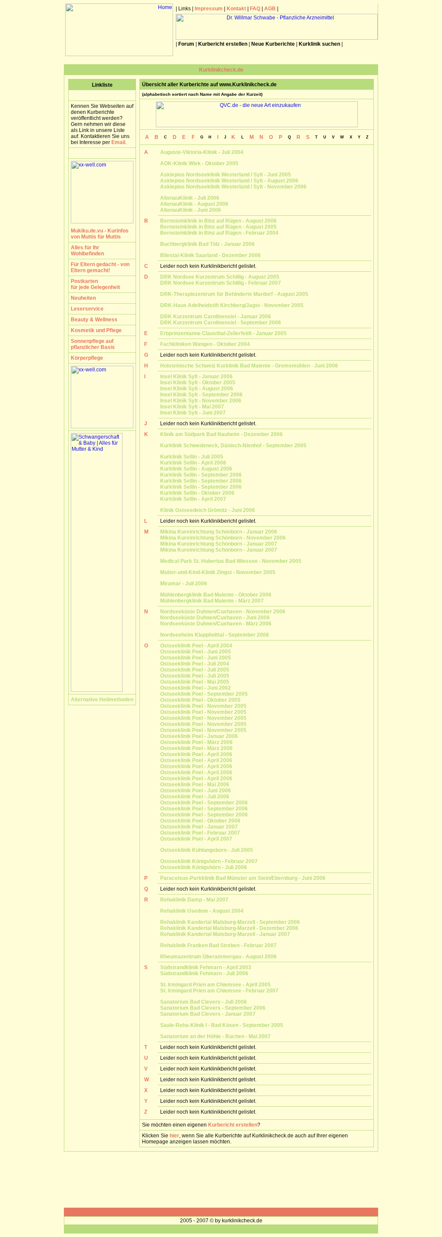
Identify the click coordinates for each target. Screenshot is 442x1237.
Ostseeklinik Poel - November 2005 (203, 706)
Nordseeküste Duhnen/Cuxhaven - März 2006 (216, 624)
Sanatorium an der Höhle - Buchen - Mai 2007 (215, 1036)
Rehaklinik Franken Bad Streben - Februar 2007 (218, 945)
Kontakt (236, 9)
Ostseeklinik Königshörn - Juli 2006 (203, 867)
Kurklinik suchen (319, 44)
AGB (270, 9)
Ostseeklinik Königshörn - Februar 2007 (209, 861)
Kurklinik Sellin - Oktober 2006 (197, 493)
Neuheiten (83, 298)
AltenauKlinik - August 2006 (194, 204)
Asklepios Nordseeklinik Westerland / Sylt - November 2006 (233, 187)
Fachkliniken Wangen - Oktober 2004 (205, 344)
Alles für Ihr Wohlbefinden (87, 251)
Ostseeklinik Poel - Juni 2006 (195, 791)
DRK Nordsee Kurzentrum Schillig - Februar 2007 (220, 283)
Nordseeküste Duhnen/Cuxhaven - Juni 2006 (215, 618)
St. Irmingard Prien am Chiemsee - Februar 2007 (219, 991)
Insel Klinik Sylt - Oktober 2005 (197, 383)
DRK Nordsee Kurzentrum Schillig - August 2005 (219, 277)
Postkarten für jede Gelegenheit (95, 284)
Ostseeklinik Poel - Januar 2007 (199, 827)
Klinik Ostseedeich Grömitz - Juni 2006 (207, 510)
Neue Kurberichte (273, 44)
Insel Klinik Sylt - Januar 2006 (196, 377)
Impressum (209, 9)
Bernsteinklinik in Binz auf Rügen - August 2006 (218, 221)
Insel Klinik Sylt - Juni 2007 (193, 413)
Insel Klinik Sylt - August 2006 (196, 389)
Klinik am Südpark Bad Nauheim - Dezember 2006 (221, 434)
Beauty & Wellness (94, 320)
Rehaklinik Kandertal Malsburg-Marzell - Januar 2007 (225, 934)
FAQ (254, 9)
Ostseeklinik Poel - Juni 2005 (195, 652)
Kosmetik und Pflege (96, 330)
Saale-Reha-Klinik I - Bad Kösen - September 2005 (221, 1025)
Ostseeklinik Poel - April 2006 (196, 754)
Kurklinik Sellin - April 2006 (193, 463)
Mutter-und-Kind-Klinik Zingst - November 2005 (217, 572)
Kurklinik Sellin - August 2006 (196, 469)
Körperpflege (87, 358)
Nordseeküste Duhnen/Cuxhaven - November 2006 (222, 612)
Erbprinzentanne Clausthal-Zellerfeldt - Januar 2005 (223, 333)
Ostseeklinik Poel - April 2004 (196, 646)
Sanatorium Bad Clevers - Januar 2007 (208, 1014)
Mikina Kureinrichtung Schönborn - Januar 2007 (218, 544)
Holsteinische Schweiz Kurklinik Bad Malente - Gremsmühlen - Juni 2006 (249, 366)
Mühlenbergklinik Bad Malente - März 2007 (212, 601)
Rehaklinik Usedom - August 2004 (201, 911)
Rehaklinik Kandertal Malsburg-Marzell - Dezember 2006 (229, 928)
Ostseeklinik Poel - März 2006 (196, 742)
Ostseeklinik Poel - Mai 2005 (194, 682)
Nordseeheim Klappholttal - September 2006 (214, 635)
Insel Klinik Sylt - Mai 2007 (192, 407)
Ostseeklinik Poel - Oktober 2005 (200, 700)
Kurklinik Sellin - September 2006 (201, 475)
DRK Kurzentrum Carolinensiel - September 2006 (220, 323)
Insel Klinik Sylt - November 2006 (200, 401)
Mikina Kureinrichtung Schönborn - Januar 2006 (218, 532)
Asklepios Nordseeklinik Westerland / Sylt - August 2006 (229, 181)
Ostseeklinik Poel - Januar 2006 (199, 736)
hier (174, 1136)
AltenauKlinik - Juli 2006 (189, 198)
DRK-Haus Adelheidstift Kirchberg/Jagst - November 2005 (231, 305)
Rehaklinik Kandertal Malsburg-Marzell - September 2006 (230, 922)
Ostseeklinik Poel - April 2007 (196, 839)
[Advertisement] (221, 1179)
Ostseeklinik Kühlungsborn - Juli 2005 (206, 850)
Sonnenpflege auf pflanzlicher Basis (93, 344)
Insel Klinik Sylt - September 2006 (201, 395)
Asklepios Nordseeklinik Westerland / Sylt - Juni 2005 (225, 175)
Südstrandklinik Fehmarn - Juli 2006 (204, 973)
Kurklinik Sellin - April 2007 (193, 499)
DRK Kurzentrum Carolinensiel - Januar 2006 (215, 317)
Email (118, 142)
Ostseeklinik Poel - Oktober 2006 (200, 821)
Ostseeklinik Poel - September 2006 (204, 803)
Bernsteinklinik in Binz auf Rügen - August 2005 (218, 227)
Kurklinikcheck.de (221, 70)
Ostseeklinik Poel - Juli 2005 (194, 670)
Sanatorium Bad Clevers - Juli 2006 (203, 1002)
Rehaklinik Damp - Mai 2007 (194, 900)
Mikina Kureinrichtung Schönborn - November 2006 (223, 538)
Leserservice (87, 309)
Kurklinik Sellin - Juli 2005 (191, 457)
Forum (186, 44)
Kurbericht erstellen (222, 44)
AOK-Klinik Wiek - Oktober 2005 (199, 163)
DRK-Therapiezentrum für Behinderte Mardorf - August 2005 (234, 294)
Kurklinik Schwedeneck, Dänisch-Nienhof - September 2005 (233, 446)
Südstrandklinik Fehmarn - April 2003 (205, 967)
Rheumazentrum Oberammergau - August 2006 (218, 957)
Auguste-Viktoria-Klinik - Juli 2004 (201, 152)
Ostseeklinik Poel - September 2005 (204, 694)
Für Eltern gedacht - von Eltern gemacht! (100, 267)
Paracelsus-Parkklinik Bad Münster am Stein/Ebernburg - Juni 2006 (242, 878)
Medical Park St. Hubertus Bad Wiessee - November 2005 (230, 561)
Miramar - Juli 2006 (183, 584)
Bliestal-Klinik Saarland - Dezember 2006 (210, 255)
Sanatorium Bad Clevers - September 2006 (212, 1008)
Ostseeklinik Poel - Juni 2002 (195, 688)
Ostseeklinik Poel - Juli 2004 (194, 664)
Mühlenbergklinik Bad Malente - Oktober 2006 (216, 595)
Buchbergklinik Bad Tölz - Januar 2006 (207, 244)
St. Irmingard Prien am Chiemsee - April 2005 (215, 985)
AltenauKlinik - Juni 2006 (190, 210)
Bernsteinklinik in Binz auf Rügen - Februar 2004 (219, 233)
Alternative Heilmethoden (102, 700)
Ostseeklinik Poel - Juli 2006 (194, 797)
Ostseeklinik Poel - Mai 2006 (194, 785)
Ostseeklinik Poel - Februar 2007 (200, 833)
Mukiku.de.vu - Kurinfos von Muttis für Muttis (100, 234)
